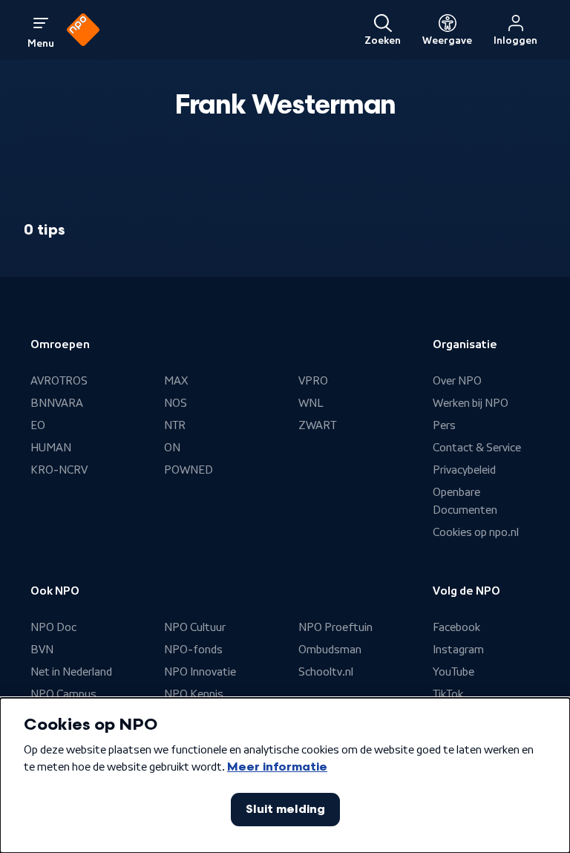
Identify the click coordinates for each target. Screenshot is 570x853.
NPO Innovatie (200, 672)
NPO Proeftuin (335, 627)
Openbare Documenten (465, 501)
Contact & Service (477, 448)
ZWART (317, 425)
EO (37, 425)
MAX (176, 381)
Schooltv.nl (325, 672)
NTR (175, 425)
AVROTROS (59, 381)
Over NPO (457, 381)
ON (172, 448)
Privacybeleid (464, 470)
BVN (41, 650)
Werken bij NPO (470, 403)
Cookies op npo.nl (476, 532)
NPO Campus (63, 694)
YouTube (453, 672)
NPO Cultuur (195, 627)
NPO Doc (53, 627)
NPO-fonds (193, 650)
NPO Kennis (193, 694)
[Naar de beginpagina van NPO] (83, 29)
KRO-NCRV (59, 470)
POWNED (188, 470)
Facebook (456, 627)
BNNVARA (56, 403)
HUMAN (50, 448)
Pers (444, 425)
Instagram (458, 650)
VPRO (313, 381)
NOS (175, 403)
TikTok (448, 694)
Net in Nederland (71, 672)
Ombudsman (329, 650)
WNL (311, 403)
